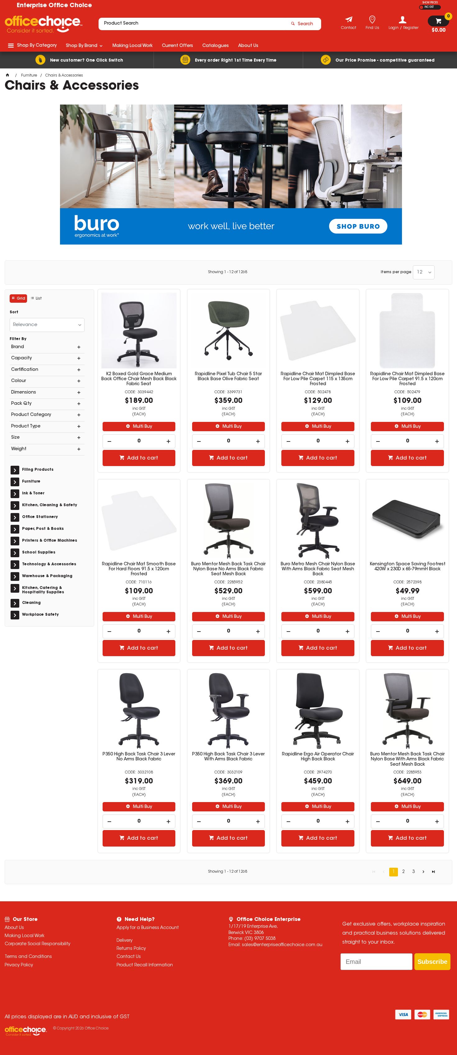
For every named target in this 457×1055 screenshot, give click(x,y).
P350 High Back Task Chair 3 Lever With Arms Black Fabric (228, 757)
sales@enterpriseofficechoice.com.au (282, 945)
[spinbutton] (139, 441)
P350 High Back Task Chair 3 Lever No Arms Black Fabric (139, 757)
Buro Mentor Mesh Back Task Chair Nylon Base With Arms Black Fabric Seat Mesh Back (407, 759)
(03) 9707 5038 (259, 939)
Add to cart (142, 458)
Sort (14, 312)
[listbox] (424, 272)
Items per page (396, 272)
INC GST (429, 7)
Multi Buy (142, 427)
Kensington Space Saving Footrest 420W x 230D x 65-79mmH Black (407, 567)
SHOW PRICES (430, 3)
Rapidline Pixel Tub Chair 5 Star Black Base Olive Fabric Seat (228, 376)
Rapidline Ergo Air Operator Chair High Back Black (318, 757)
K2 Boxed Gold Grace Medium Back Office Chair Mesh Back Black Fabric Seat (139, 379)
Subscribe (432, 961)
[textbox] (192, 24)
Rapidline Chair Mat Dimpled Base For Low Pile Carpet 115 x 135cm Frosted (318, 379)
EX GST (421, 7)
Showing (227, 272)
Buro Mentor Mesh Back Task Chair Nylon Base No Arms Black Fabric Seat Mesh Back (228, 569)
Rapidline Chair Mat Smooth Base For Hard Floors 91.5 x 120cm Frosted (139, 569)
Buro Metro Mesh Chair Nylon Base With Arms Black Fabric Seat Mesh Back (318, 569)
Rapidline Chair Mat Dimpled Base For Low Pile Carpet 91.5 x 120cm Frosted (407, 379)
